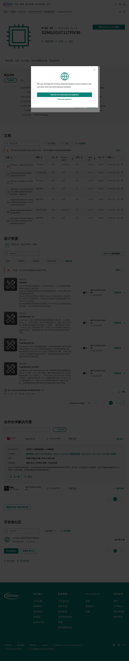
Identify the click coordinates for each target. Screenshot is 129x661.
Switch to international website (64, 94)
